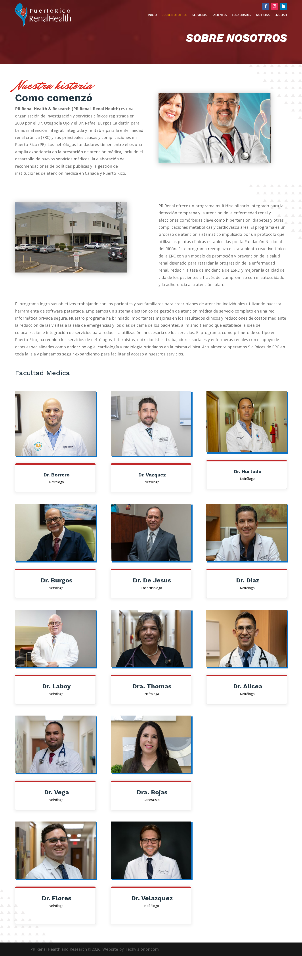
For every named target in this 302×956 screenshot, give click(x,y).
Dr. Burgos (57, 580)
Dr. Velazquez (152, 898)
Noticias (263, 15)
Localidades (241, 15)
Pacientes (219, 15)
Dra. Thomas (152, 686)
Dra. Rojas (152, 792)
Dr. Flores (56, 898)
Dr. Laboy (56, 686)
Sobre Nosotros (174, 15)
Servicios (199, 15)
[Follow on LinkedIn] (283, 6)
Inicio (152, 15)
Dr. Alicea (247, 686)
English (281, 15)
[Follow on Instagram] (274, 6)
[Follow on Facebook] (265, 6)
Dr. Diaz (247, 580)
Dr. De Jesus (152, 580)
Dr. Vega (56, 792)
